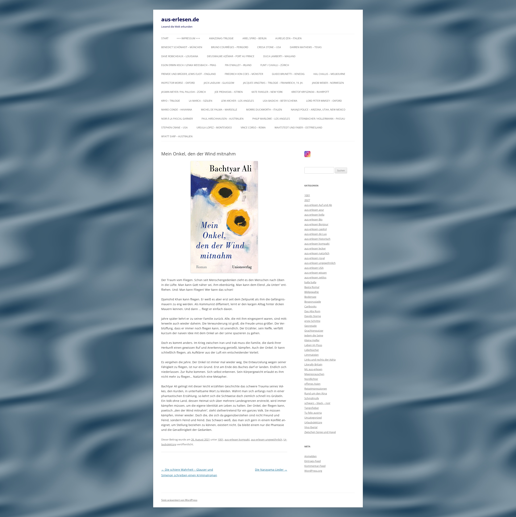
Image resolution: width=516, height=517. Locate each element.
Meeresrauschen (314, 374)
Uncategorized (313, 417)
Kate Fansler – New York (267, 92)
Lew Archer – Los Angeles (237, 100)
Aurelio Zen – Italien (288, 38)
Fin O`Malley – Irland (238, 65)
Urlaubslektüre (313, 422)
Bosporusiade (312, 301)
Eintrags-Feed (312, 461)
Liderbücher (311, 350)
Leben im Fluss (313, 345)
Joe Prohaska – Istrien (229, 92)
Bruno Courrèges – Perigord (229, 47)
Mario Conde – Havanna (176, 109)
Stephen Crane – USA (174, 127)
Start (165, 38)
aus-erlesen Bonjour (316, 224)
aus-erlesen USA (314, 268)
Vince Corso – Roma (253, 127)
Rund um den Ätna (315, 393)
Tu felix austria (313, 413)
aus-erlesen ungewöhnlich (266, 439)
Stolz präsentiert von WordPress (179, 500)
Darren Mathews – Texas (306, 47)
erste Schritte (312, 321)
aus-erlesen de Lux (315, 234)
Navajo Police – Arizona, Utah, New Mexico (318, 109)
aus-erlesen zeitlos (315, 277)
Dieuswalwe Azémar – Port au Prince (230, 56)
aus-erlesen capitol (315, 229)
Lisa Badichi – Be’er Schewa (280, 100)
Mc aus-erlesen (313, 369)
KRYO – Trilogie (170, 100)
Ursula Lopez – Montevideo (214, 127)
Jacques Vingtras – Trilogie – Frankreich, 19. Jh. (273, 83)
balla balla (310, 282)
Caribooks (310, 306)
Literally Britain (313, 364)
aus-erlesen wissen (315, 272)
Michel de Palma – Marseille (219, 109)
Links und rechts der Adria (320, 359)
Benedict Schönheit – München (181, 47)
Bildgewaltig (311, 292)
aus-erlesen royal (314, 258)
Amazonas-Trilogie (221, 38)
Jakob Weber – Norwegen (328, 83)
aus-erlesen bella (314, 214)
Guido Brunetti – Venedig (288, 74)
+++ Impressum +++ (188, 38)
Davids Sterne (312, 316)
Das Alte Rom (312, 311)
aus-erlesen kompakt (237, 439)
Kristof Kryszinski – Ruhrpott (310, 92)
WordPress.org (313, 471)
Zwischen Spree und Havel (320, 432)
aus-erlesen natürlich (316, 253)
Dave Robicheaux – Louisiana (179, 56)
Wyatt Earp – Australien (176, 136)
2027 (307, 200)
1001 (220, 439)
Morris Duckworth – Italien (264, 109)
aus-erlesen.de (180, 19)
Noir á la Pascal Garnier (177, 118)
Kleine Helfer (311, 340)
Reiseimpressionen (315, 388)
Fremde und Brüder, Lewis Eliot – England (188, 74)
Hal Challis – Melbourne (329, 74)
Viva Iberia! (310, 427)
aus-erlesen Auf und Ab (318, 205)
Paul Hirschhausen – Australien (222, 118)
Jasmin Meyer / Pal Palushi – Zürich (183, 92)
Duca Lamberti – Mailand (279, 56)
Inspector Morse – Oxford (178, 83)
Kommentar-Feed (315, 466)
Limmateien (311, 355)
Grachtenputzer (313, 330)
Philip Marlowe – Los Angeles (271, 118)
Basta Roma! (311, 287)
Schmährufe (311, 398)
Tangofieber (311, 408)
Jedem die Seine (313, 335)
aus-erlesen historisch (317, 239)
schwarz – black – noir (317, 403)
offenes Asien (312, 384)
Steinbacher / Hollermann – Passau (322, 118)
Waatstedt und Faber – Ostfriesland (298, 127)
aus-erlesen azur (314, 210)
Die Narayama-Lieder (271, 470)
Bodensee (310, 297)
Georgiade (310, 326)
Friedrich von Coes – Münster (244, 74)
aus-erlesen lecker (315, 248)
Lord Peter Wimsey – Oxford (324, 100)
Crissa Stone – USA (269, 47)
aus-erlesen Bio (313, 219)
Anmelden (310, 456)
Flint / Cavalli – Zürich (274, 65)
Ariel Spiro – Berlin (254, 38)
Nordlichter (311, 379)
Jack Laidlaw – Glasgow (219, 83)
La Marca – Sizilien (200, 100)
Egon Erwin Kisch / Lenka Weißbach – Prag (188, 65)
